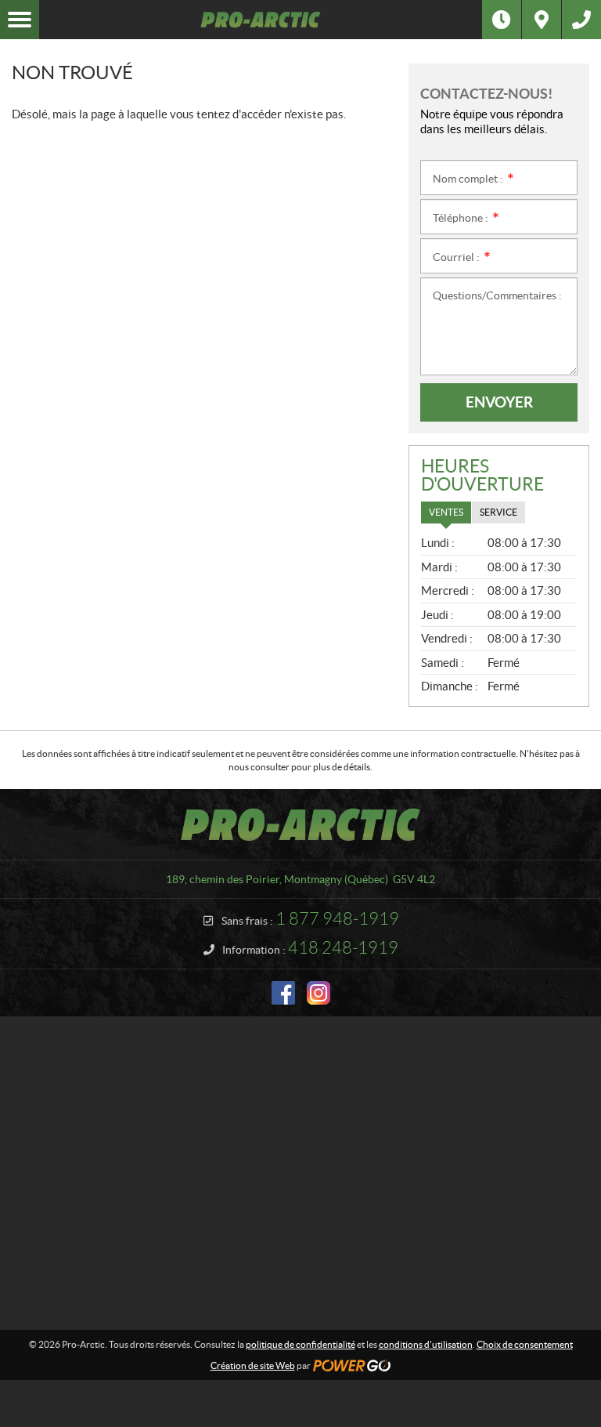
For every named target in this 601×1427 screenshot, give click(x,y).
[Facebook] (283, 993)
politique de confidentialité (300, 1344)
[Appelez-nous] (581, 19)
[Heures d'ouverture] (501, 19)
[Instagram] (318, 993)
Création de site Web (253, 1365)
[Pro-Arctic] (260, 19)
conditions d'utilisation (426, 1344)
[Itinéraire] (541, 19)
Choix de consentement (525, 1344)
